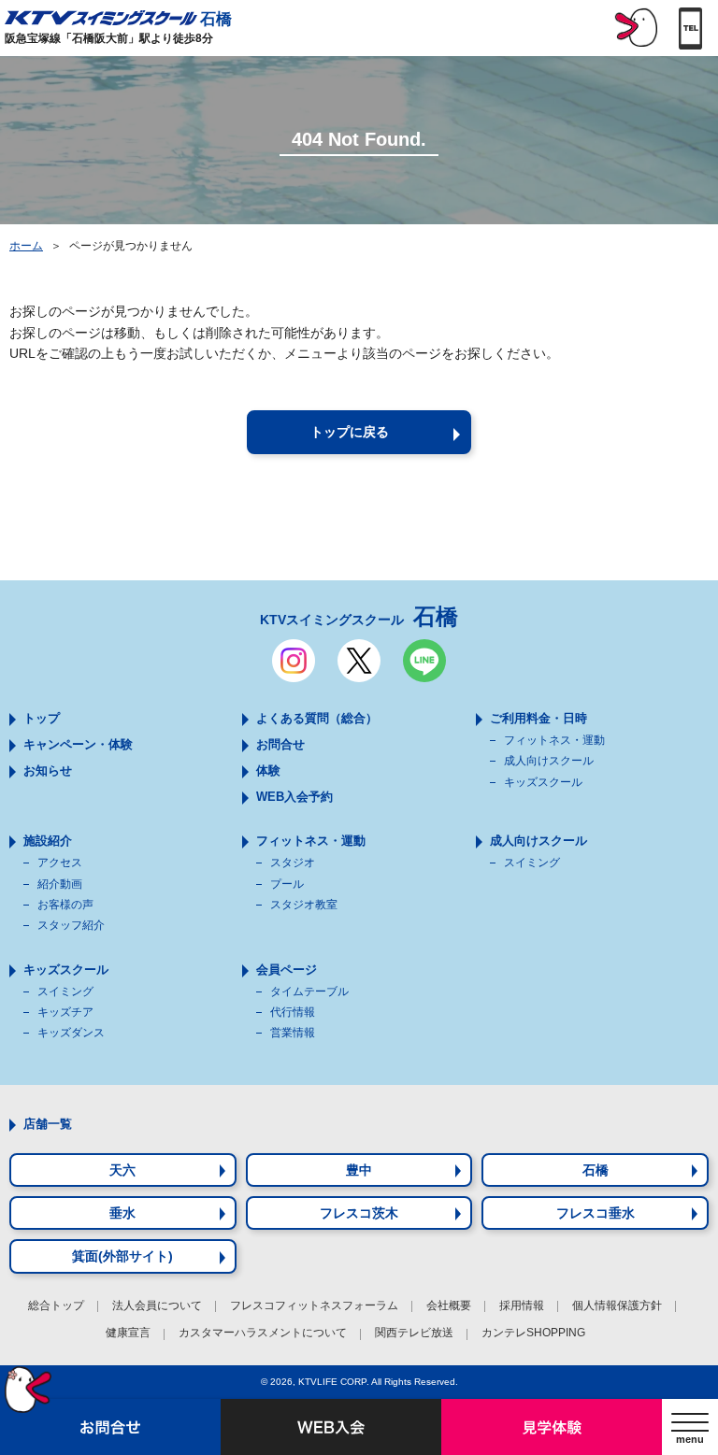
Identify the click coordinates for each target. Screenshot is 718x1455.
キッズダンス (71, 1032)
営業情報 (292, 1032)
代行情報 (292, 1012)
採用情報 (521, 1305)
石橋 (216, 18)
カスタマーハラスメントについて (263, 1332)
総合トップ (56, 1305)
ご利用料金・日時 (538, 718)
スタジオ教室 (303, 904)
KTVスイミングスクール (359, 616)
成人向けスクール (549, 760)
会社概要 (448, 1305)
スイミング (532, 862)
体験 (268, 770)
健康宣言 (128, 1332)
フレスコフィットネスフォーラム (314, 1305)
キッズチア (65, 1012)
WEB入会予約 (294, 797)
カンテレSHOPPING (533, 1332)
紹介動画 (59, 884)
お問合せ (280, 744)
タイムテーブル (309, 991)
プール (287, 884)
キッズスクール (543, 782)
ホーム (26, 245)
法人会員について (157, 1305)
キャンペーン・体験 (78, 744)
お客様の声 (65, 904)
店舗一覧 (47, 1124)
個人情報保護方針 (617, 1305)
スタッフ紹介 (71, 925)
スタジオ (292, 862)
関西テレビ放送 (414, 1332)
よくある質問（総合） (317, 718)
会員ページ (286, 970)
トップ (41, 718)
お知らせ (47, 770)
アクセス (59, 862)
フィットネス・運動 (554, 740)
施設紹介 (47, 841)
